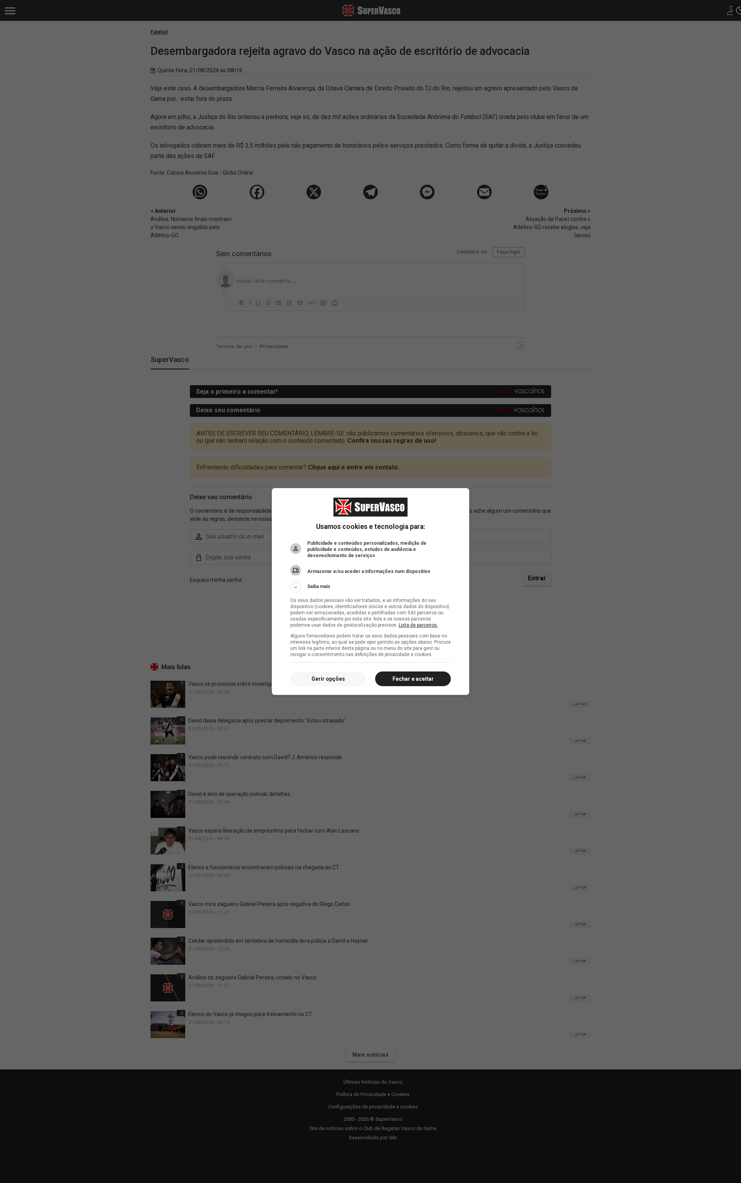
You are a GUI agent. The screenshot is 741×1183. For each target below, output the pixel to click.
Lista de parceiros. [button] (418, 625)
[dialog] (370, 591)
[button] (370, 587)
